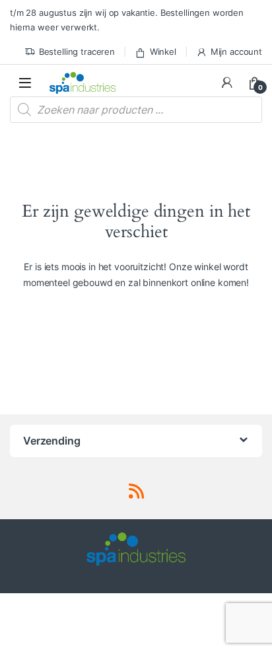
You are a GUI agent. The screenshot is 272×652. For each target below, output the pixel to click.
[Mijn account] (227, 83)
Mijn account (236, 51)
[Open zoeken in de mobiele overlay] (136, 109)
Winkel (163, 51)
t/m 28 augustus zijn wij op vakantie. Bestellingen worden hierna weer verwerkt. (127, 19)
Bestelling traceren (77, 51)
